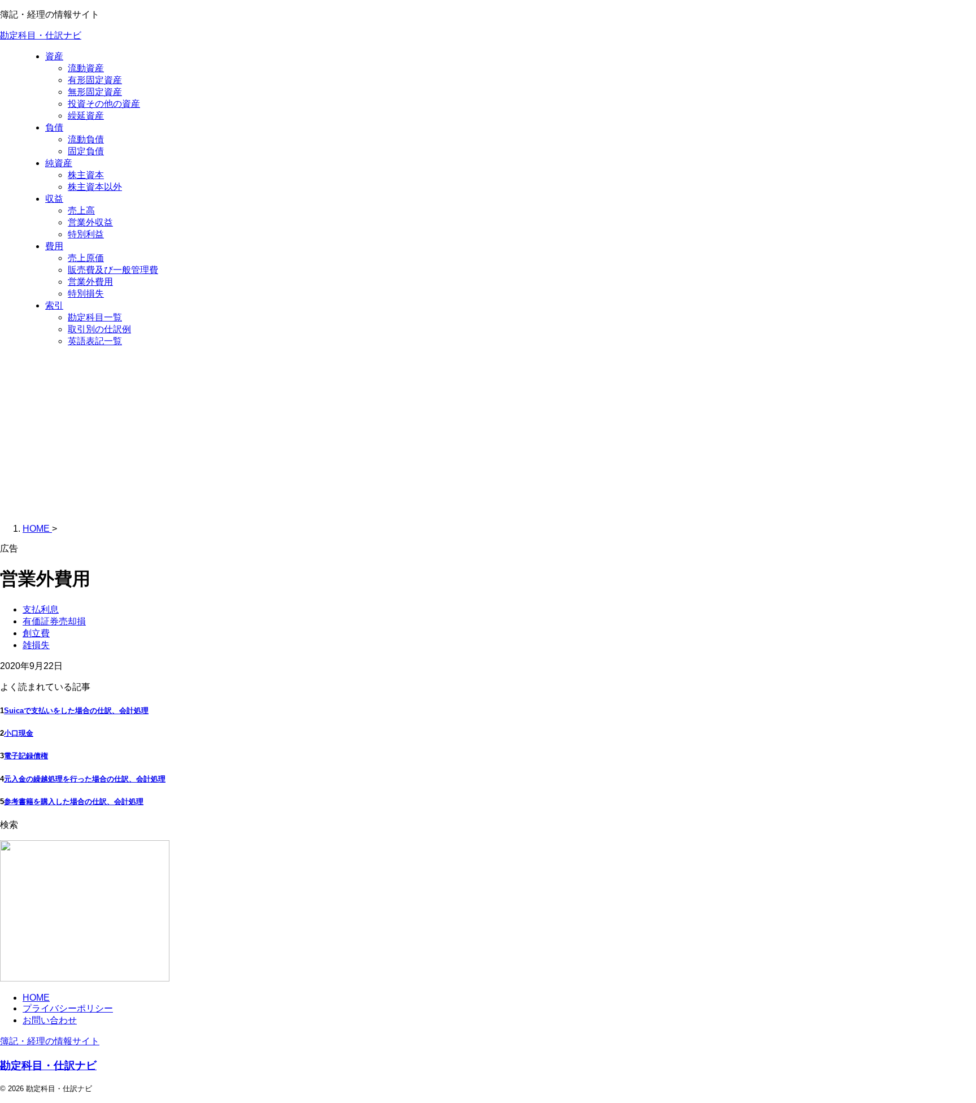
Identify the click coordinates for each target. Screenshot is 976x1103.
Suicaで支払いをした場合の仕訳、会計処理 (76, 710)
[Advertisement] (488, 436)
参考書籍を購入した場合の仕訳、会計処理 (73, 801)
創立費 (36, 633)
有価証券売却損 (54, 621)
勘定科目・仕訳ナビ (40, 35)
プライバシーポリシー (68, 1008)
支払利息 (41, 609)
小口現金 (18, 733)
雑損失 (36, 645)
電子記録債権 (26, 756)
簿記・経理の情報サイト (49, 1041)
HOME (36, 997)
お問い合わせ (50, 1020)
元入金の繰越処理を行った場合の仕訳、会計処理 (84, 779)
